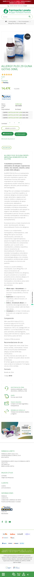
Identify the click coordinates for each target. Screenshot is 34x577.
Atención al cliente (13, 574)
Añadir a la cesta (10, 128)
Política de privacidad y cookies (11, 502)
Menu (3, 574)
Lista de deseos (6, 488)
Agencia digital (17, 562)
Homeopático (12, 21)
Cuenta (3, 486)
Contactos (4, 498)
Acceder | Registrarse (23, 574)
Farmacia (4, 496)
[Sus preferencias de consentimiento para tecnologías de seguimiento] (32, 298)
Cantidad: (4, 123)
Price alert (21, 134)
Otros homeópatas (23, 21)
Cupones (4, 476)
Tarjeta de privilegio (7, 477)
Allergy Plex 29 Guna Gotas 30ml (17, 23)
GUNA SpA (18, 104)
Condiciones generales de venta (11, 500)
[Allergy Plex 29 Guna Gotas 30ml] (17, 47)
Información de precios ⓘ (8, 139)
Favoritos (8, 134)
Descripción (6, 147)
